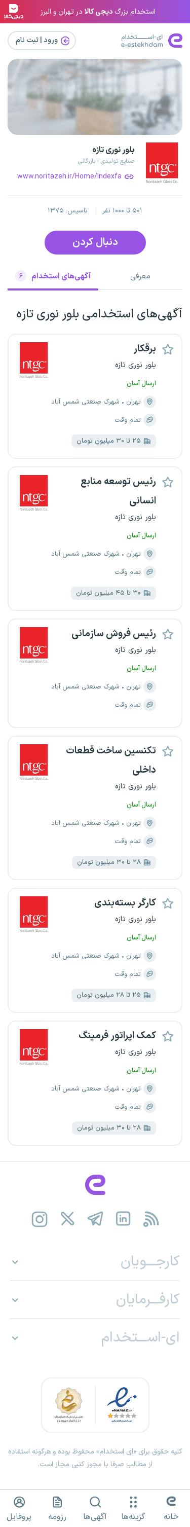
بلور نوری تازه (113, 150)
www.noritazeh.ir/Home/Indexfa (69, 176)
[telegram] (95, 1219)
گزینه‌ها (133, 1517)
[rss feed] (151, 1219)
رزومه (57, 1517)
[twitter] (67, 1219)
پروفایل (19, 1517)
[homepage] (95, 1185)
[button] (167, 348)
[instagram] (39, 1219)
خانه (171, 1517)
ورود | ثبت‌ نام (37, 40)
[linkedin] (123, 1219)
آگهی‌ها (95, 1517)
